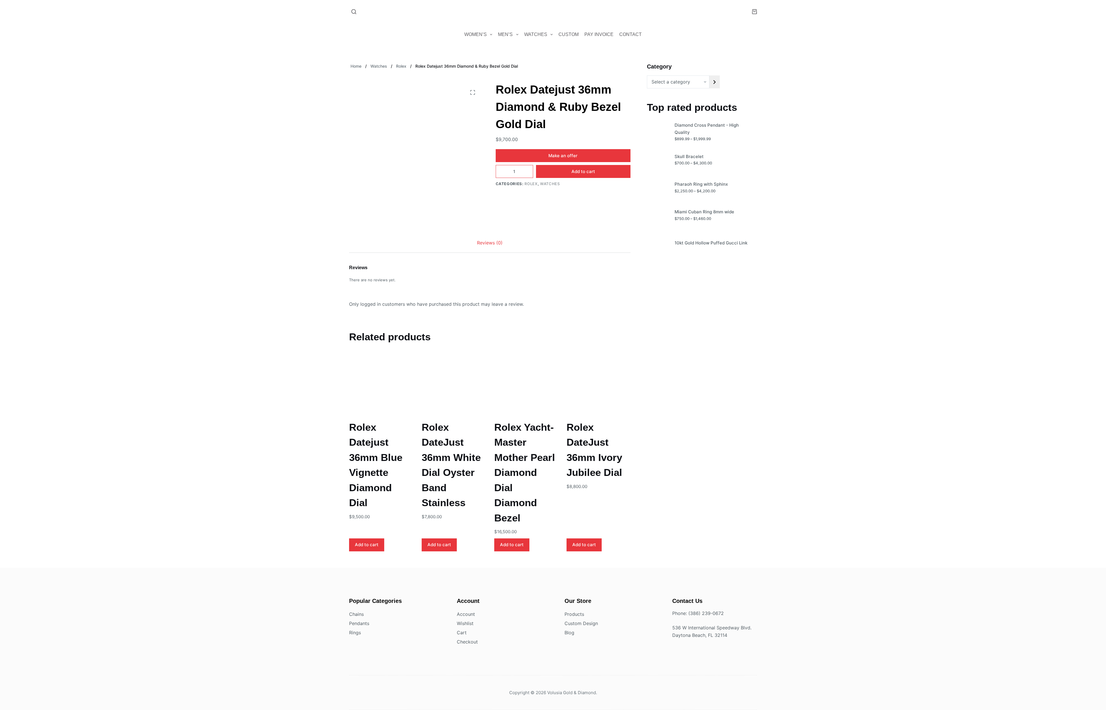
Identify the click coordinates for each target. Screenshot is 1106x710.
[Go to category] (714, 81)
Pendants (359, 623)
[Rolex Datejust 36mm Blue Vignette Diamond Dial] (381, 385)
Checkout (467, 642)
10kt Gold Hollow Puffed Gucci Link (711, 243)
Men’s (505, 34)
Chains (356, 614)
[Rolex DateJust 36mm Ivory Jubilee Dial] (598, 385)
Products (574, 614)
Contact (630, 34)
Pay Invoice (598, 34)
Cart (462, 632)
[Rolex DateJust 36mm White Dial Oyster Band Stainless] (454, 385)
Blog (569, 632)
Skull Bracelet (689, 156)
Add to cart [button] (366, 544)
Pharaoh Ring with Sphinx (701, 184)
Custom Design (581, 623)
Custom (568, 34)
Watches (535, 34)
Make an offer (562, 155)
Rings (355, 632)
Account (466, 614)
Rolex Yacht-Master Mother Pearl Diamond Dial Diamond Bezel (524, 472)
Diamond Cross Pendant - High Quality (707, 128)
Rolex (530, 183)
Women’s (475, 34)
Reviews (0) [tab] (490, 243)
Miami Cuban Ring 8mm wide (704, 211)
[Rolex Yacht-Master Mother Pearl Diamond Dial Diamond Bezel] (526, 385)
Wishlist (465, 623)
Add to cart (583, 171)
